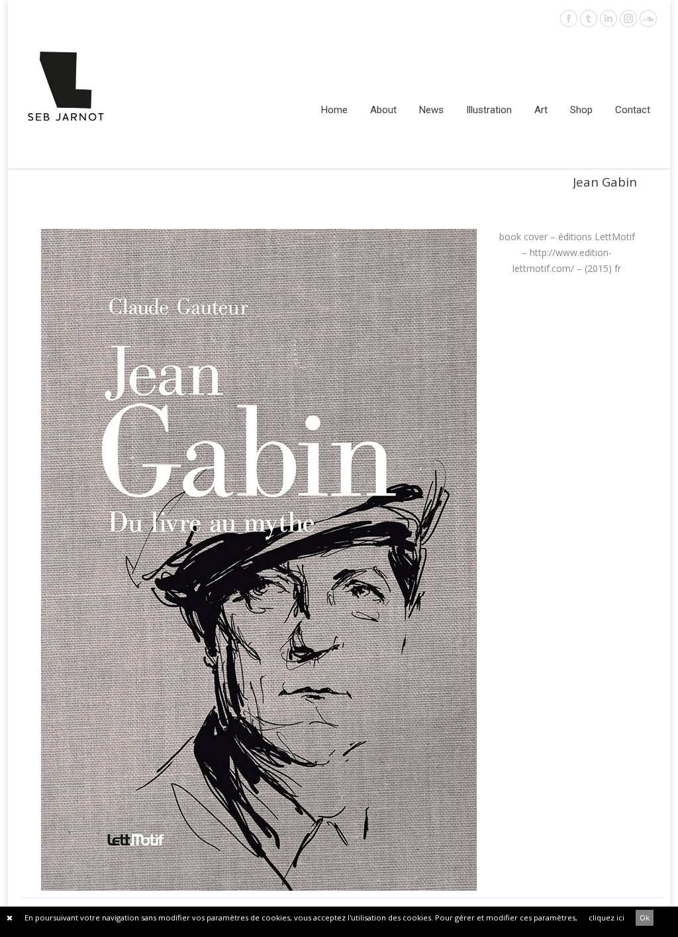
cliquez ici (606, 917)
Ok (645, 917)
